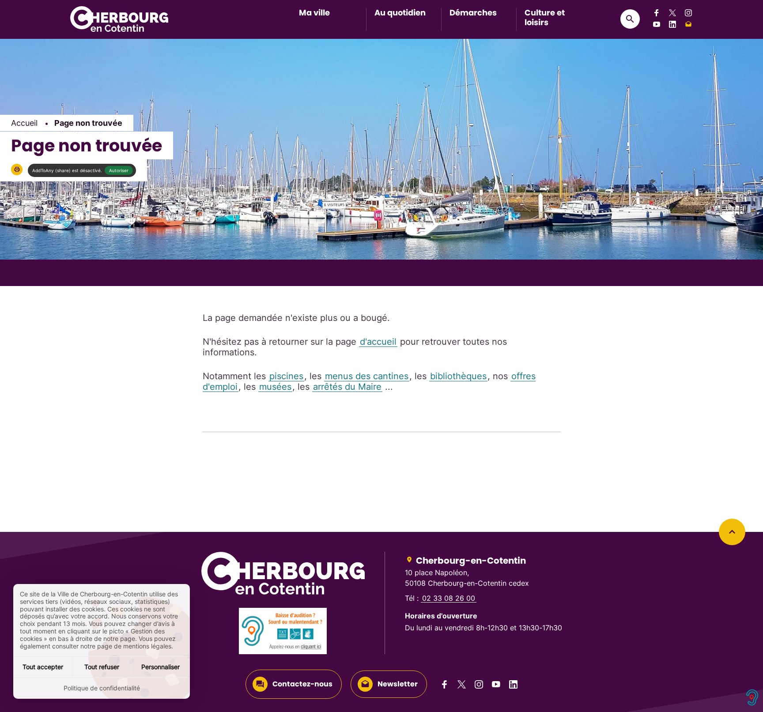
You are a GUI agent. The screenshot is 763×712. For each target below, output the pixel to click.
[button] (17, 169)
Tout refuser (101, 667)
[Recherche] (630, 19)
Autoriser (118, 170)
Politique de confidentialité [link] (102, 688)
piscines (286, 376)
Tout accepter (43, 667)
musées (275, 386)
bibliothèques (458, 376)
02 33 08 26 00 (448, 598)
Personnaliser (160, 667)
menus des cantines (366, 376)
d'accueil (378, 341)
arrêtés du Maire (347, 386)
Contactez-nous (302, 684)
